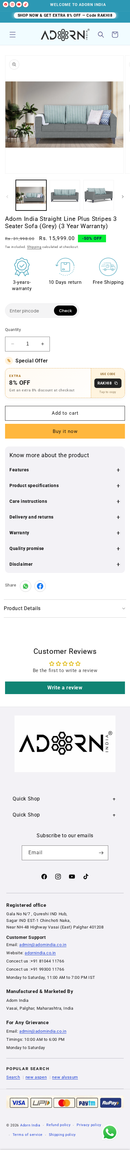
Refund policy (58, 1125)
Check (65, 310)
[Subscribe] (101, 852)
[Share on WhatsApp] (25, 586)
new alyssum (65, 1077)
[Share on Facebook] (40, 586)
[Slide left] (7, 197)
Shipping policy (62, 1135)
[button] (13, 35)
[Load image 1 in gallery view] (31, 195)
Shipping (34, 247)
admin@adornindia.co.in (42, 944)
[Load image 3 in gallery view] (98, 195)
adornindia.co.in (40, 953)
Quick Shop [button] (26, 799)
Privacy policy (89, 1125)
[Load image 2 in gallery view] (65, 195)
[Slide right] (123, 197)
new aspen (36, 1077)
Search (13, 1077)
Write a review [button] (64, 688)
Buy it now (65, 431)
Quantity (13, 329)
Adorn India (30, 1125)
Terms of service (28, 1135)
